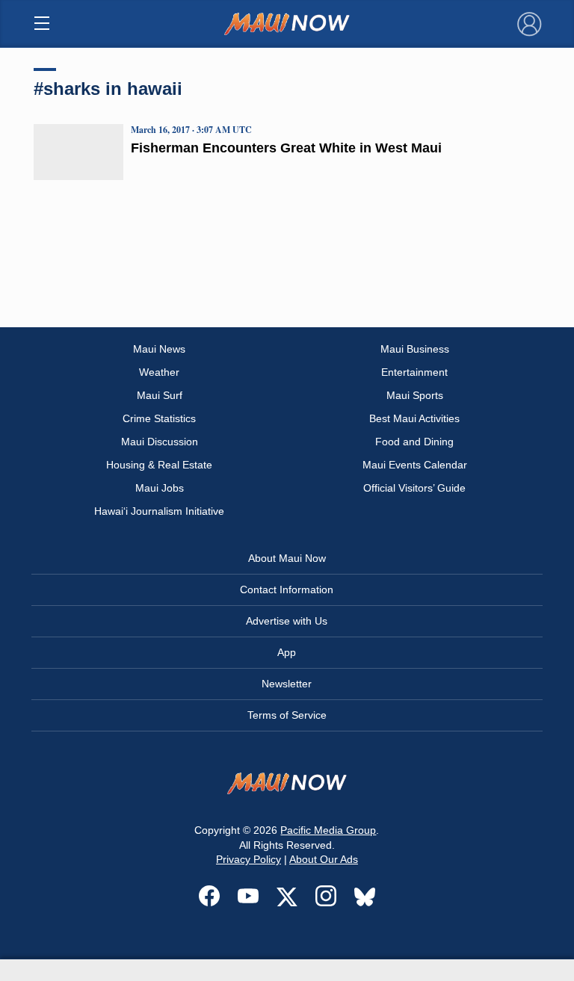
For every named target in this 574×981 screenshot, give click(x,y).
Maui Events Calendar (414, 465)
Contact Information (286, 589)
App (286, 652)
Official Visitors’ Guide (414, 488)
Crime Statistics (159, 418)
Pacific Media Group (328, 830)
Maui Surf (159, 395)
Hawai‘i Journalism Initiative (159, 511)
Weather (159, 372)
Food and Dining (414, 442)
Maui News (159, 349)
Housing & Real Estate (159, 465)
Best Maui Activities (414, 418)
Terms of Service (287, 715)
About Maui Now (287, 558)
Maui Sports (414, 395)
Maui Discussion (159, 442)
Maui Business (414, 349)
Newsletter (287, 684)
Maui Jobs (159, 488)
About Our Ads (323, 859)
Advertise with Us (286, 621)
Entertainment (414, 372)
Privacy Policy (248, 859)
